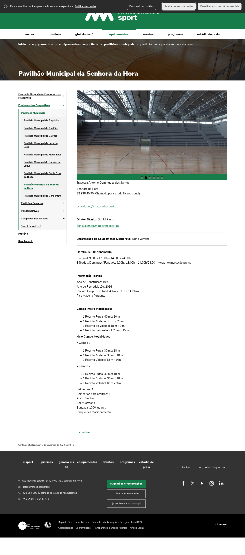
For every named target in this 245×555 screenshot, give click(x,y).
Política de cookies (85, 6)
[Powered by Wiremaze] (221, 524)
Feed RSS (136, 522)
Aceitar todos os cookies (178, 6)
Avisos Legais (137, 528)
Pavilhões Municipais (119, 44)
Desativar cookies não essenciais (219, 6)
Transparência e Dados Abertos (110, 528)
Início (22, 44)
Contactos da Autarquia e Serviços (110, 522)
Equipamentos (42, 44)
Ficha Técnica (81, 522)
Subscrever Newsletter (127, 493)
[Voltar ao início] (122, 14)
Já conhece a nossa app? (126, 503)
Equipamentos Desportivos (78, 44)
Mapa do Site (65, 522)
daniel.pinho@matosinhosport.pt (98, 226)
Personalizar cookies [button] (141, 6)
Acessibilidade (47, 525)
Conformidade (83, 528)
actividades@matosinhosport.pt (97, 206)
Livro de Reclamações (29, 526)
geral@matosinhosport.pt (36, 487)
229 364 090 (29, 493)
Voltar (86, 432)
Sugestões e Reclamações (126, 484)
